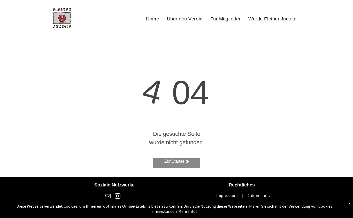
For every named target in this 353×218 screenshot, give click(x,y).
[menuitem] (152, 19)
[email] (107, 197)
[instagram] (117, 197)
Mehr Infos (187, 211)
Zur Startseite (176, 161)
